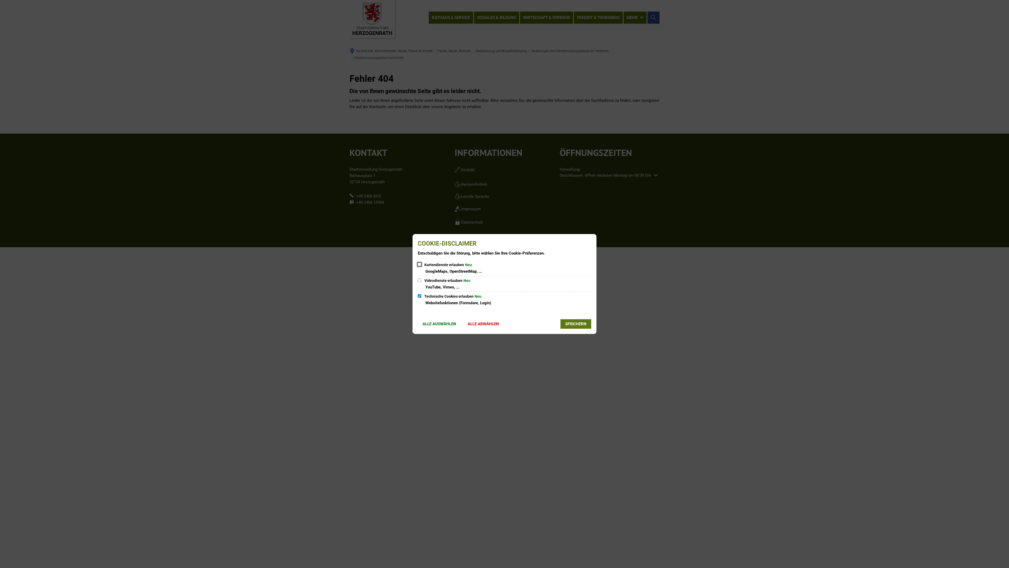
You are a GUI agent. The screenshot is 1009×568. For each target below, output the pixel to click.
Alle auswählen (439, 324)
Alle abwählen (483, 324)
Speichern (575, 324)
